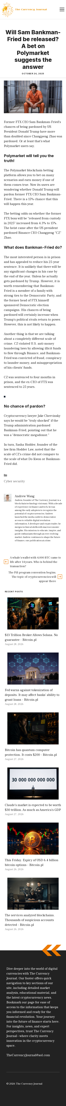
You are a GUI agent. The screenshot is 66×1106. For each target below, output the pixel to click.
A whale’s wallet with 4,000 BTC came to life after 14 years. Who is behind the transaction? (35, 562)
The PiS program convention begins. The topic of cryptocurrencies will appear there (32, 577)
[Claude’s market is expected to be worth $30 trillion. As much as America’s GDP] (33, 797)
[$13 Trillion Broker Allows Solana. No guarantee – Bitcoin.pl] (33, 627)
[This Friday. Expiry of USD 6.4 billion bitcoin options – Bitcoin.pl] (33, 852)
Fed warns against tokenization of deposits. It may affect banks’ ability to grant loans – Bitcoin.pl (32, 695)
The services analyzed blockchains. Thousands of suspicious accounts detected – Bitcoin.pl (30, 920)
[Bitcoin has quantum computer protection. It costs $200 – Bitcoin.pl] (33, 742)
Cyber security (14, 481)
